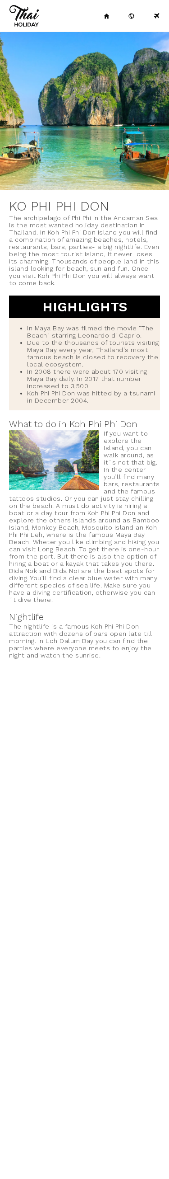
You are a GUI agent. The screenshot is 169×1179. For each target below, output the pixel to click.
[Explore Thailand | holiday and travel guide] (131, 16)
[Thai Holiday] (106, 16)
